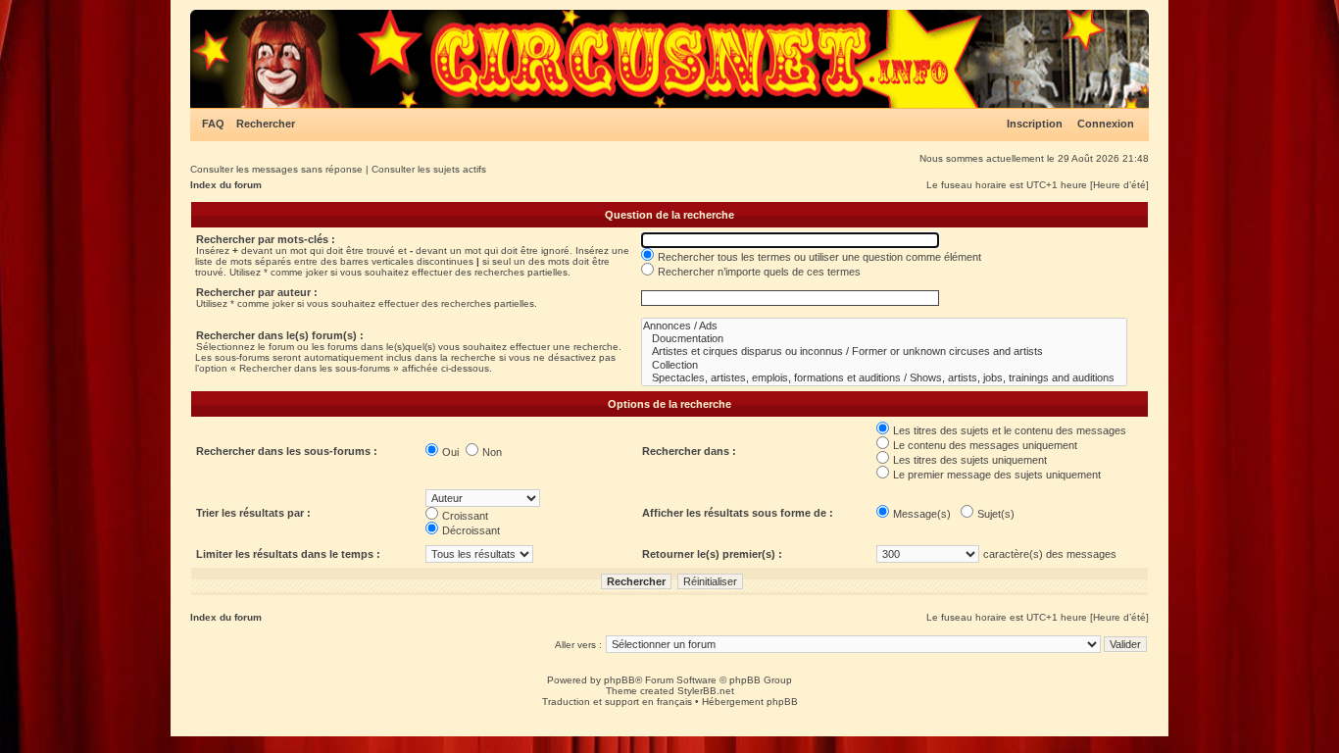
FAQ (213, 123)
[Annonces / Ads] (884, 326)
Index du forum (226, 184)
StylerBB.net (705, 690)
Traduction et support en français (617, 701)
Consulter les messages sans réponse (276, 169)
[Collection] (884, 365)
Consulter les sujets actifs (429, 169)
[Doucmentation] (884, 338)
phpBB (619, 680)
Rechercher (265, 123)
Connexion (1105, 123)
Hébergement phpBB (750, 701)
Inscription (1035, 123)
